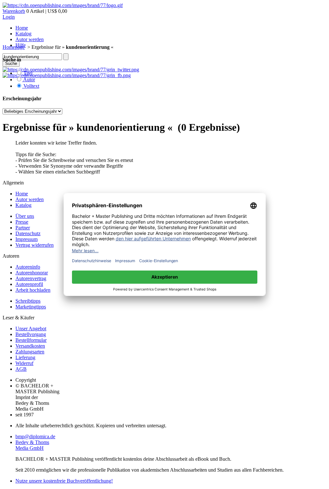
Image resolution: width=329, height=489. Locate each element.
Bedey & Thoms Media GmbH (32, 445)
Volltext (30, 86)
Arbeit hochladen (32, 290)
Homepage (14, 47)
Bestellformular (31, 340)
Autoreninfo (27, 267)
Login (9, 17)
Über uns (24, 216)
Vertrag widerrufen (34, 245)
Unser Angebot (30, 328)
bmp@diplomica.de (35, 436)
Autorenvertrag (30, 278)
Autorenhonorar (31, 272)
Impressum (26, 239)
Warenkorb (14, 11)
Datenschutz (27, 233)
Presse (21, 222)
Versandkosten (30, 346)
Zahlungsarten (29, 351)
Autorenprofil (29, 284)
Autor (28, 79)
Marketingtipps (30, 306)
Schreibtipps (27, 301)
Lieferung (25, 357)
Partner (22, 227)
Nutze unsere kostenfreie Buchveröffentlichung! (64, 481)
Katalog (23, 33)
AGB (21, 369)
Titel (27, 73)
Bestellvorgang (30, 334)
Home (21, 28)
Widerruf (24, 363)
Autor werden (29, 39)
